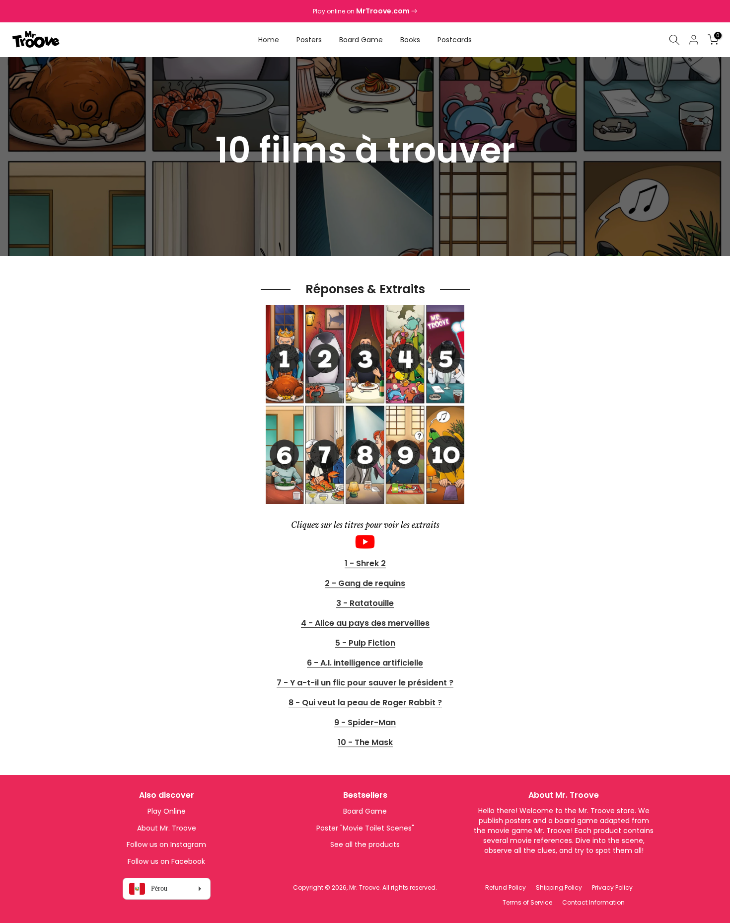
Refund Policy (505, 887)
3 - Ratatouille (365, 603)
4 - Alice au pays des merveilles (365, 623)
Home (268, 40)
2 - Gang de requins (365, 584)
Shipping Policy (559, 887)
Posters (309, 40)
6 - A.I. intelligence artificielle (365, 663)
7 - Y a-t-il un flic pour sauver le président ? (365, 683)
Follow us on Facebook (166, 861)
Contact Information (593, 902)
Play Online (166, 811)
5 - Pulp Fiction (365, 643)
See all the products (365, 844)
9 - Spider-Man (365, 723)
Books (410, 40)
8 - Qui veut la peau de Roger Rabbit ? (365, 703)
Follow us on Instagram (166, 844)
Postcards (455, 40)
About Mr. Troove (166, 828)
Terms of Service (527, 902)
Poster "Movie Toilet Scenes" (365, 828)
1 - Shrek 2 (365, 564)
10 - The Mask (365, 743)
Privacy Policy (612, 887)
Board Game (361, 40)
